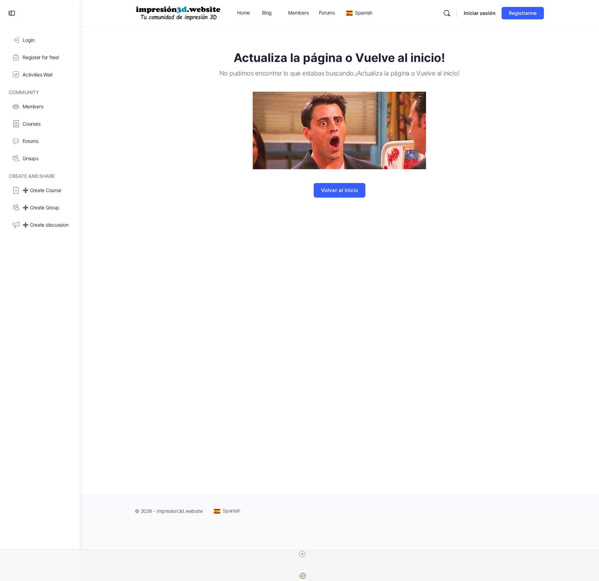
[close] (302, 554)
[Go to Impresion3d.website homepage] (178, 13)
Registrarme (523, 13)
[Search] (447, 13)
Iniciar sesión (480, 13)
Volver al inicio (339, 190)
